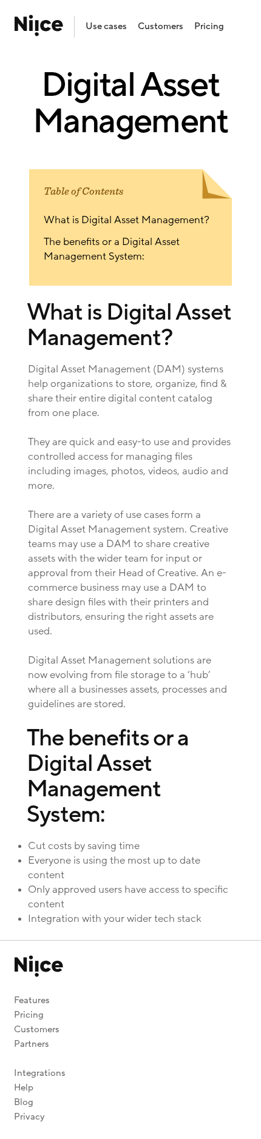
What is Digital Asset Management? (126, 220)
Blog (23, 1102)
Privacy (29, 1116)
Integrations (40, 1073)
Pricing (209, 26)
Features (32, 1000)
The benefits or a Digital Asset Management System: (112, 249)
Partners (31, 1044)
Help (23, 1087)
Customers (160, 26)
